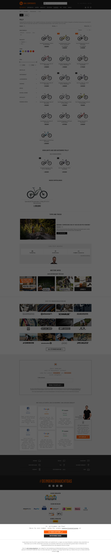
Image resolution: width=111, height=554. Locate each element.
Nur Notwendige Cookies (55, 536)
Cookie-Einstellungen (70, 528)
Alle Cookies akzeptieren (54, 532)
